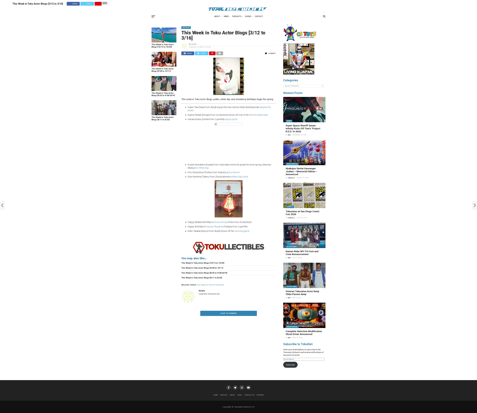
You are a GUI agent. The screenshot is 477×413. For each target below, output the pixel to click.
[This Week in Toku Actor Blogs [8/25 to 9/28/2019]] (164, 90)
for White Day (202, 168)
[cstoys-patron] (301, 42)
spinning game (242, 231)
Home (215, 395)
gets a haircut (233, 172)
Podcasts (236, 16)
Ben (289, 135)
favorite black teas (259, 115)
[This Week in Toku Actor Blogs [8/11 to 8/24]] (164, 114)
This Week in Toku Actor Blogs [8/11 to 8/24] (163, 118)
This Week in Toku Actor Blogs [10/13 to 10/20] (163, 45)
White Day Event (240, 176)
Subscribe (290, 364)
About (217, 16)
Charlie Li (291, 178)
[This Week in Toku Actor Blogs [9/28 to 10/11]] (164, 66)
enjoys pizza (231, 119)
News (226, 16)
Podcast (224, 395)
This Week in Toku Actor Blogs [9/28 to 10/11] (163, 70)
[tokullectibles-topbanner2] (228, 253)
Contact (259, 16)
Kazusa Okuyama (214, 226)
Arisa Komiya (220, 222)
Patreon (260, 395)
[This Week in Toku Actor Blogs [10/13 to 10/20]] (164, 41)
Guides (248, 16)
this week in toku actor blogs (210, 285)
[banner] (298, 74)
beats (194, 44)
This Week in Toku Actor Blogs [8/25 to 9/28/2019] (163, 94)
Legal (239, 395)
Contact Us (249, 395)
